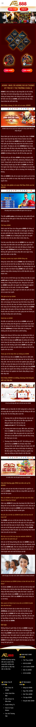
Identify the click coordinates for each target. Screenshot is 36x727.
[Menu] (2, 3)
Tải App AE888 (27, 697)
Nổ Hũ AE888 (27, 663)
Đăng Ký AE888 (27, 688)
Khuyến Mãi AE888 (28, 701)
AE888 (3, 92)
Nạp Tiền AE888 (28, 691)
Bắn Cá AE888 (27, 670)
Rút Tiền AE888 (27, 694)
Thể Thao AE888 (28, 660)
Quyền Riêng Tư (10, 704)
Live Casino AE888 (28, 667)
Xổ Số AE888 (27, 673)
